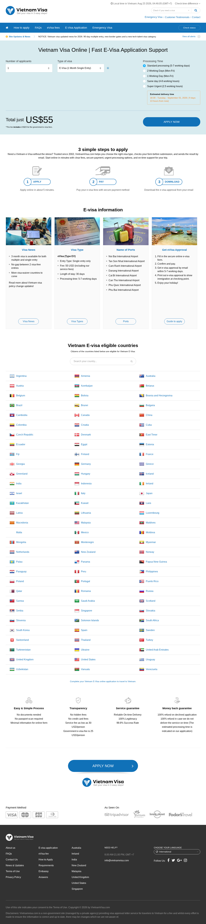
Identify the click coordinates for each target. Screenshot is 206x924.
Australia (150, 376)
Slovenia (21, 620)
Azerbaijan (87, 385)
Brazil (19, 405)
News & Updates (15, 865)
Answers (43, 877)
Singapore (86, 610)
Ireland (149, 483)
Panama (85, 561)
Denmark (86, 434)
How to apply (21, 27)
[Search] (195, 10)
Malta (19, 532)
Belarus (150, 385)
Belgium (20, 395)
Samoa (20, 601)
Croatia (85, 425)
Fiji (17, 454)
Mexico (85, 532)
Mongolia (21, 542)
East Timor (151, 434)
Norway (150, 552)
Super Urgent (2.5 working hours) (165, 86)
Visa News (28, 321)
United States (88, 659)
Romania (86, 591)
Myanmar (151, 542)
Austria (20, 385)
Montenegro (87, 542)
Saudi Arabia (88, 601)
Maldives (150, 522)
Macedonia (22, 522)
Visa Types (77, 321)
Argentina (21, 376)
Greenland (21, 473)
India (18, 483)
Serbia (19, 610)
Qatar (19, 591)
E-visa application (48, 848)
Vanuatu (85, 669)
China (149, 415)
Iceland (150, 473)
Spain (84, 630)
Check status (189, 27)
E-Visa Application (76, 27)
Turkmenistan (23, 649)
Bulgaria (150, 405)
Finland (85, 454)
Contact (196, 17)
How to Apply (46, 859)
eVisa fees (53, 27)
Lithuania (86, 513)
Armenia (85, 376)
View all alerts (188, 36)
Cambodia (21, 415)
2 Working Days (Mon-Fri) (161, 70)
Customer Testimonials (177, 17)
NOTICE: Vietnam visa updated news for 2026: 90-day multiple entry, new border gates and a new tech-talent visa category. (97, 36)
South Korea (23, 630)
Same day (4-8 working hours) (163, 81)
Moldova (150, 532)
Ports (126, 321)
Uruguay (150, 659)
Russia (149, 591)
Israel (19, 493)
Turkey (149, 640)
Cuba (149, 425)
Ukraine (85, 649)
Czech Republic (24, 434)
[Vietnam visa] (7, 28)
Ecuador (20, 444)
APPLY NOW (103, 766)
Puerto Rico (152, 581)
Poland (20, 581)
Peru (83, 571)
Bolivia (84, 395)
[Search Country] (131, 361)
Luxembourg (152, 513)
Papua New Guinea (156, 561)
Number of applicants (18, 61)
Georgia (20, 464)
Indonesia (86, 483)
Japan (149, 493)
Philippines (152, 571)
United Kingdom (24, 659)
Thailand (85, 640)
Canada (85, 415)
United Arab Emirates (157, 649)
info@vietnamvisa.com (117, 860)
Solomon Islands (90, 620)
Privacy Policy (13, 877)
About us (10, 848)
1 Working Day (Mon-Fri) (160, 76)
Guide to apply (174, 321)
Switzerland (22, 640)
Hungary (85, 473)
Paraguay (21, 571)
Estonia (150, 444)
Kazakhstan (22, 503)
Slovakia (150, 610)
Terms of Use (13, 871)
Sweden (150, 630)
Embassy (44, 871)
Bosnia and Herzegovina (159, 395)
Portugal (85, 581)
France (149, 454)
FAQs (38, 27)
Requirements (46, 865)
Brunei (84, 405)
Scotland (150, 601)
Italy (83, 493)
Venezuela (151, 669)
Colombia (21, 425)
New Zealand (88, 552)
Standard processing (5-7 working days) (168, 65)
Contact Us (12, 859)
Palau (19, 561)
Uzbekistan (22, 669)
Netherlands (22, 552)
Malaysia (86, 522)
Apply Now (172, 121)
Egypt (84, 444)
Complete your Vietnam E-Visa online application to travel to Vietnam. (103, 681)
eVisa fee (44, 853)
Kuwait (84, 503)
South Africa (152, 620)
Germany (86, 464)
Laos (148, 503)
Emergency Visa (153, 17)
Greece (150, 464)
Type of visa (64, 61)
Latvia (19, 513)
